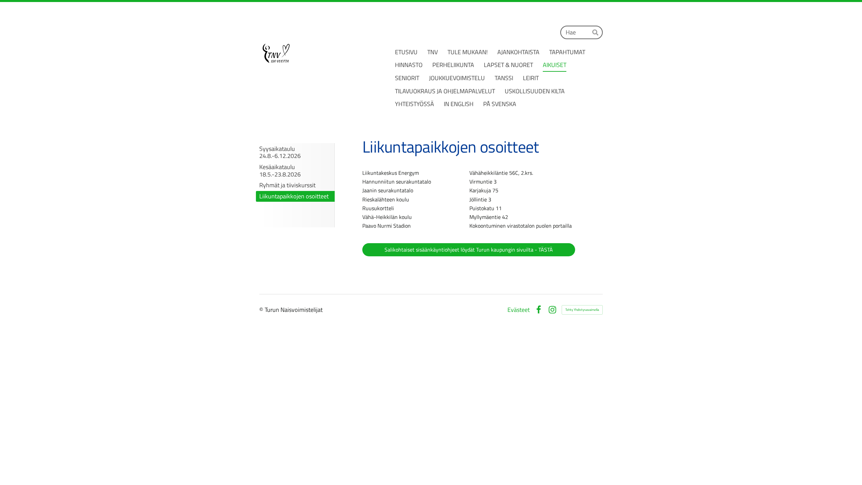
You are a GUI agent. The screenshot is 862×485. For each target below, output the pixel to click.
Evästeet (518, 310)
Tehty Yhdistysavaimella (582, 309)
